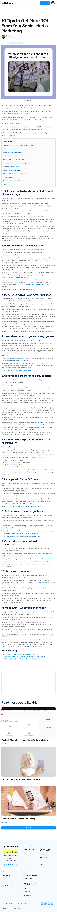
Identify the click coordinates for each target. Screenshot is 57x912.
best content (41, 583)
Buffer (11, 269)
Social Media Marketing (16, 43)
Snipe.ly (21, 417)
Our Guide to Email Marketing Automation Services (23, 536)
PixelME (37, 422)
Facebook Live (9, 360)
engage (13, 460)
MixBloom (18, 282)
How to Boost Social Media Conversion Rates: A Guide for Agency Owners (31, 331)
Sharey (42, 417)
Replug (27, 417)
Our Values (43, 861)
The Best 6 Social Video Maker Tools (19, 370)
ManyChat (41, 559)
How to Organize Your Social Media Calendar (21, 289)
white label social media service (36, 284)
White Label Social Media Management (45, 849)
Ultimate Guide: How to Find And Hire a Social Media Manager (24, 659)
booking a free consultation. (34, 646)
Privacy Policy (16, 908)
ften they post (13, 467)
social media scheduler (38, 267)
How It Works (43, 857)
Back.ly (32, 417)
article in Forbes (17, 343)
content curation (15, 226)
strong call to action (41, 365)
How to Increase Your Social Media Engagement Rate (24, 506)
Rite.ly (37, 417)
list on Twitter (49, 470)
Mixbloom (4, 595)
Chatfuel (50, 559)
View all (28, 827)
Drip (2, 528)
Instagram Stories (22, 360)
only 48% (11, 117)
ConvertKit (9, 528)
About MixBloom (44, 854)
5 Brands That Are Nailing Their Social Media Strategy (21, 654)
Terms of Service (7, 908)
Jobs (41, 864)
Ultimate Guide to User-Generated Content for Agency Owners (24, 657)
